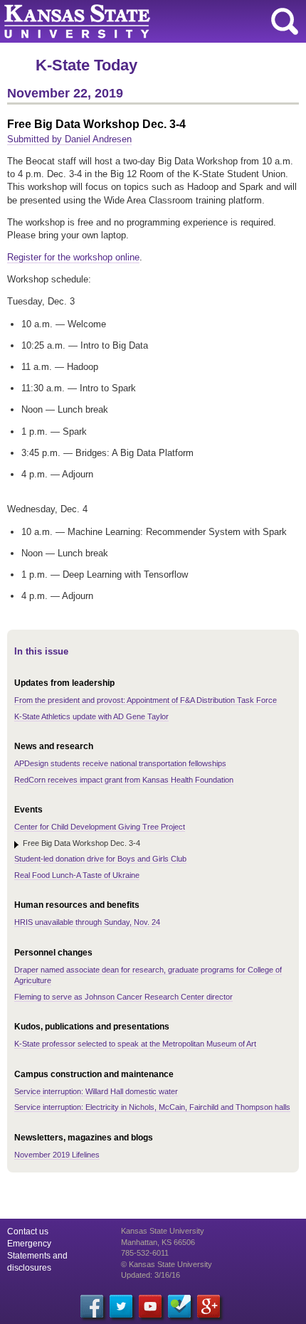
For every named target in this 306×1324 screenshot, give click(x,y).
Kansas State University (130, 21)
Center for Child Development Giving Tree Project (99, 826)
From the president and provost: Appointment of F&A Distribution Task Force (145, 700)
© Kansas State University (166, 1264)
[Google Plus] (208, 1306)
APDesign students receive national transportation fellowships (120, 763)
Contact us (27, 1231)
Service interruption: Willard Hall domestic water (96, 1091)
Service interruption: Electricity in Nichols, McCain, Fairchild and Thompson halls (152, 1107)
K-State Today (86, 65)
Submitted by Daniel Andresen (69, 139)
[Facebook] (91, 1306)
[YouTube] (150, 1306)
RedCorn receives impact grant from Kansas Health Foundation (123, 779)
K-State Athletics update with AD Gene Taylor (91, 716)
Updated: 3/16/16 (150, 1275)
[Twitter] (121, 1306)
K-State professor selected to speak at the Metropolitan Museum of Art (135, 1043)
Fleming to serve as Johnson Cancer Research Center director (123, 996)
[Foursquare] (179, 1306)
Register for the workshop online (73, 257)
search (284, 21)
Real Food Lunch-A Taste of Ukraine (76, 875)
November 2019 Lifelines (57, 1154)
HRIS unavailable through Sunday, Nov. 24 (87, 922)
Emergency (29, 1244)
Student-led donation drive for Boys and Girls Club (100, 858)
